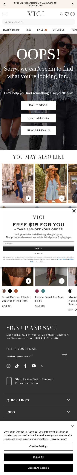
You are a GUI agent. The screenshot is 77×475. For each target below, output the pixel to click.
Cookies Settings (38, 446)
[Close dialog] (74, 211)
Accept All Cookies (38, 468)
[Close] (72, 426)
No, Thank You (38, 253)
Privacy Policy (58, 438)
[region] (38, 448)
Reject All (38, 457)
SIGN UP (38, 248)
